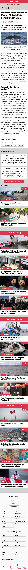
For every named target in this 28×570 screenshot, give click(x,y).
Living (16, 535)
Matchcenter (18, 513)
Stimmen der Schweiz (20, 521)
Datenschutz (5, 557)
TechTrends (17, 545)
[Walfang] (14, 8)
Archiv (3, 526)
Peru (6, 22)
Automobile (5, 545)
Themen (17, 523)
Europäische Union (6, 65)
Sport (3, 513)
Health (3, 535)
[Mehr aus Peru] (14, 406)
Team (16, 552)
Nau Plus (17, 518)
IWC (21, 63)
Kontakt (16, 554)
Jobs (3, 554)
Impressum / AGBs (19, 557)
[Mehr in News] (14, 233)
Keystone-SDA (9, 21)
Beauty (3, 547)
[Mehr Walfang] (14, 319)
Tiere (3, 542)
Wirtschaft (17, 516)
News (7, 4)
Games (3, 521)
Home (2, 4)
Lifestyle (4, 523)
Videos (3, 518)
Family (3, 540)
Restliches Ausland (15, 4)
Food (16, 540)
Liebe (3, 537)
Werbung (4, 552)
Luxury (16, 537)
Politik (16, 511)
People (3, 516)
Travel (16, 542)
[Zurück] (1, 1)
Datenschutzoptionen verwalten (8, 559)
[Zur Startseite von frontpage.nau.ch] (14, 1)
